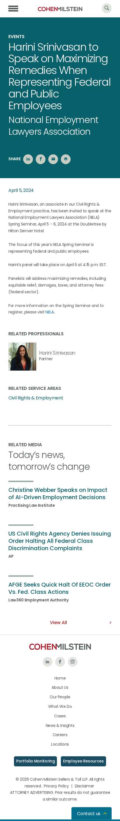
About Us (60, 687)
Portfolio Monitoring (35, 761)
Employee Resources (83, 761)
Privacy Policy (56, 786)
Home (60, 678)
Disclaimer (84, 786)
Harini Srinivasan (57, 353)
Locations (60, 744)
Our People (60, 697)
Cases (60, 716)
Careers (60, 735)
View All (58, 622)
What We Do (60, 706)
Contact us (88, 813)
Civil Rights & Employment (35, 398)
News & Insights (60, 725)
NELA (49, 312)
